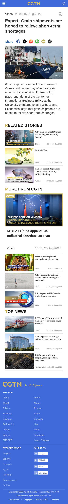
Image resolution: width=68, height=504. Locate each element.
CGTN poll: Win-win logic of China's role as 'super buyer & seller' (48, 321)
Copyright (28, 500)
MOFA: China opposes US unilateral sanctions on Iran (28, 233)
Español (7, 459)
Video (37, 414)
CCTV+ (6, 486)
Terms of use (14, 500)
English (6, 454)
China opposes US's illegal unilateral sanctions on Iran (48, 337)
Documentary (10, 480)
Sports (6, 435)
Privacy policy (42, 500)
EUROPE (7, 440)
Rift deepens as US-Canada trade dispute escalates (47, 294)
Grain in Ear (41, 150)
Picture (37, 408)
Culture (6, 430)
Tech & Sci (8, 424)
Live (36, 424)
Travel (37, 398)
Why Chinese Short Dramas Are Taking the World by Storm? (48, 135)
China (6, 398)
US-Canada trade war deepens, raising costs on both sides (46, 358)
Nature (37, 403)
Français (7, 464)
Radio (37, 430)
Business (7, 414)
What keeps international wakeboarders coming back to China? (48, 278)
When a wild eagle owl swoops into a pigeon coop (47, 257)
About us (55, 500)
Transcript (39, 435)
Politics (6, 408)
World (6, 403)
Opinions (7, 419)
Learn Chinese (41, 440)
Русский (7, 475)
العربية (6, 470)
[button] (9, 75)
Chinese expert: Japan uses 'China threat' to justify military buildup (47, 171)
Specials (38, 419)
